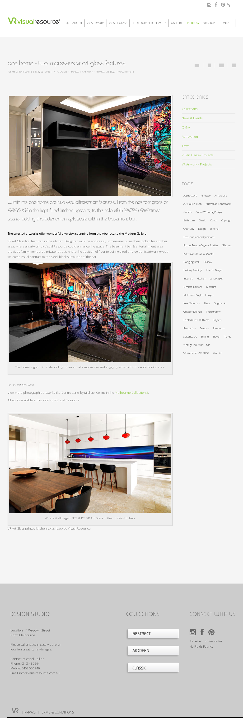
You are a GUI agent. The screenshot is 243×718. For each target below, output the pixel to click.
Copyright (226, 220)
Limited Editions (192, 286)
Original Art (220, 303)
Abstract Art (190, 195)
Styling (205, 336)
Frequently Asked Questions (198, 237)
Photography (213, 311)
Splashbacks (190, 336)
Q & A (186, 127)
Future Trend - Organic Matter (200, 245)
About (77, 23)
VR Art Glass (118, 23)
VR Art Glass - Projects (66, 71)
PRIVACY (30, 712)
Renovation (190, 136)
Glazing (226, 245)
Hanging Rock (191, 262)
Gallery (176, 23)
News (207, 303)
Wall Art (217, 353)
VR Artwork (95, 23)
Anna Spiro (221, 195)
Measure (211, 286)
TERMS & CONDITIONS (57, 712)
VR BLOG (193, 23)
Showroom (218, 328)
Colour (213, 220)
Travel (186, 146)
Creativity (188, 228)
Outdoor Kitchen (192, 311)
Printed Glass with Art (196, 320)
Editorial (214, 228)
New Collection (191, 303)
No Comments (125, 71)
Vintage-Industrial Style (196, 345)
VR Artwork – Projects (197, 164)
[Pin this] (234, 65)
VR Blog (110, 71)
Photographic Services (149, 23)
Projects (217, 320)
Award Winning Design (209, 212)
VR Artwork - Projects (92, 71)
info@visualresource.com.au (39, 673)
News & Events (192, 118)
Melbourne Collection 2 (131, 392)
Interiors (188, 278)
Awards (187, 212)
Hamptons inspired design (198, 253)
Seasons (204, 328)
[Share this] (209, 65)
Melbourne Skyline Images (198, 295)
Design (202, 228)
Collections (189, 109)
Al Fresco (205, 195)
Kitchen (201, 278)
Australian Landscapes (218, 204)
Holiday (207, 262)
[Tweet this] (221, 65)
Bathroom (189, 220)
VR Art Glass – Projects (197, 155)
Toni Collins (25, 71)
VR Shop (209, 23)
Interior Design (214, 270)
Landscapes (216, 278)
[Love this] (197, 65)
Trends (227, 336)
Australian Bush (192, 204)
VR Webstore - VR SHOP (196, 353)
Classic (202, 220)
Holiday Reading (192, 270)
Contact (226, 23)
